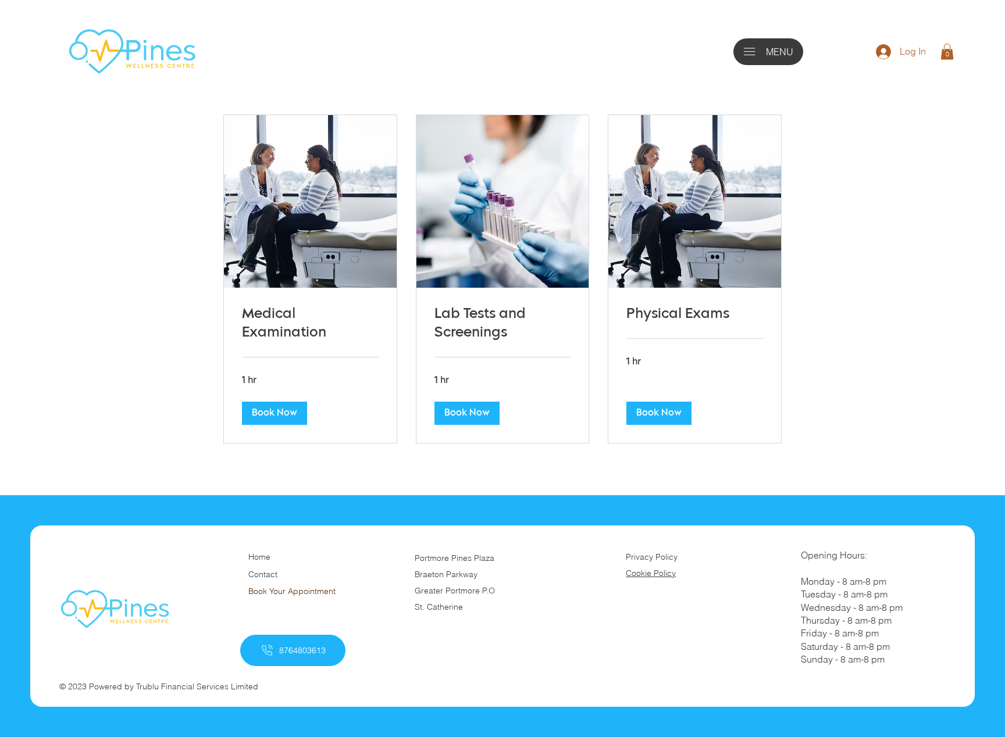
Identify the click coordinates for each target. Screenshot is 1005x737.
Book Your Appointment (292, 591)
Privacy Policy (652, 557)
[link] (310, 324)
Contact (262, 574)
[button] (947, 51)
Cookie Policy (651, 573)
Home (259, 557)
